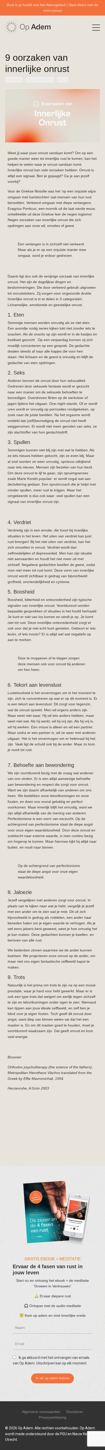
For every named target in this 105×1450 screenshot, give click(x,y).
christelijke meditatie (40, 79)
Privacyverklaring (52, 1417)
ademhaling (14, 79)
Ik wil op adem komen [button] (52, 1378)
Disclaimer (74, 1412)
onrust (62, 79)
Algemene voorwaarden (41, 1412)
